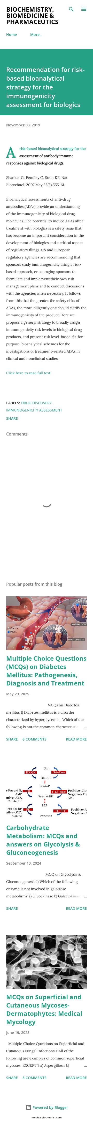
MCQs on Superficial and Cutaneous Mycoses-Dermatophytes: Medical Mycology (44, 1009)
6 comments (34, 739)
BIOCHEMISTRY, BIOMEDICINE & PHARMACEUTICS (32, 15)
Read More (76, 739)
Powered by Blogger (50, 1107)
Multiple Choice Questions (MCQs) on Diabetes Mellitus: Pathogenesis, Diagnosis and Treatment (46, 670)
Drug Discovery (36, 402)
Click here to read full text (28, 373)
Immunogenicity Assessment (34, 410)
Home (11, 34)
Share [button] (12, 418)
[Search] (71, 9)
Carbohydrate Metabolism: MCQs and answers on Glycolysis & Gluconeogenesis (43, 840)
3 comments (34, 1077)
